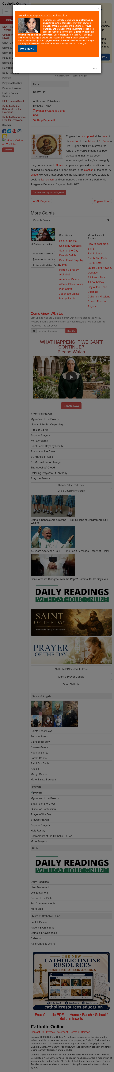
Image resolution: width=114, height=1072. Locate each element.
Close (94, 68)
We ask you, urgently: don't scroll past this (42, 15)
